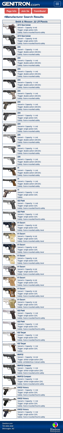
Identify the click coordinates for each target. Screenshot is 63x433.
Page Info (12, 11)
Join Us (25, 11)
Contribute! (40, 11)
